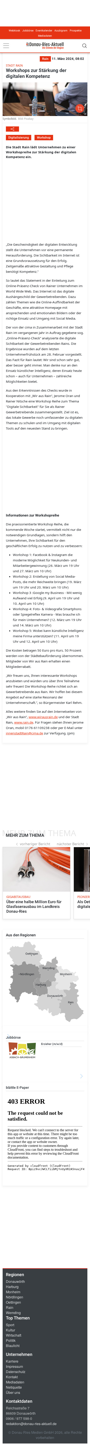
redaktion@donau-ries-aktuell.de (31, 1423)
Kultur (10, 1329)
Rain (9, 1307)
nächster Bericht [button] (70, 844)
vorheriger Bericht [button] (35, 844)
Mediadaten (45, 35)
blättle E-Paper (17, 1087)
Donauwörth (15, 1281)
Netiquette (14, 1387)
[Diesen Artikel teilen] (12, 129)
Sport (10, 1324)
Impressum (14, 1366)
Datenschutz (15, 1371)
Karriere (12, 1361)
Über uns (13, 1392)
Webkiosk (14, 30)
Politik (11, 1340)
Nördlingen (14, 1297)
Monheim (13, 1291)
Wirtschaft (13, 1335)
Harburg (12, 1286)
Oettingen (13, 1302)
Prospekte (75, 30)
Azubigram (61, 30)
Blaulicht (12, 1345)
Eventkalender (44, 30)
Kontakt (12, 1376)
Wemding (13, 1312)
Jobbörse (27, 30)
